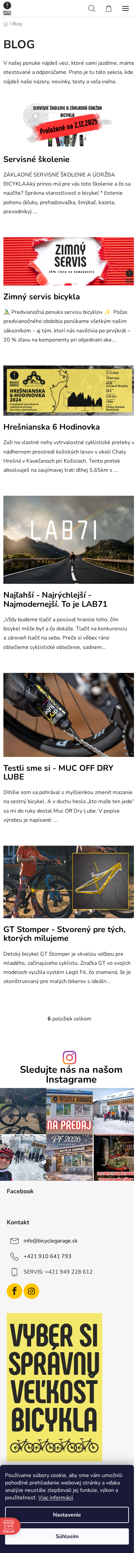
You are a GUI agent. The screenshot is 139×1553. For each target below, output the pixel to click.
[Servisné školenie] (69, 127)
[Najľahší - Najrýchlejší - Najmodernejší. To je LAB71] (69, 543)
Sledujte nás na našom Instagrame (71, 1075)
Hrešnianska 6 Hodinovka (51, 426)
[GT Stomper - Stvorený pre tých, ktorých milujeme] (69, 885)
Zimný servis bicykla (41, 296)
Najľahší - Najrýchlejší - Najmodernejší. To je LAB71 (55, 599)
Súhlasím (67, 1536)
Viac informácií (55, 1497)
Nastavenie (67, 1515)
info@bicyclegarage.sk (51, 1240)
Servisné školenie (36, 159)
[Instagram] (31, 1291)
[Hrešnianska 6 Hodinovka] (69, 393)
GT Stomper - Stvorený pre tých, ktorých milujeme (64, 934)
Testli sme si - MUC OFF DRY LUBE (58, 772)
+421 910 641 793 (48, 1256)
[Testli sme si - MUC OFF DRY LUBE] (69, 717)
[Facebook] (14, 1291)
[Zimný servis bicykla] (69, 264)
